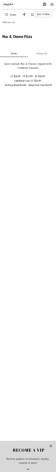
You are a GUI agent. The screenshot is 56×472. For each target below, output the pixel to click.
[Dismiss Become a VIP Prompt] (51, 446)
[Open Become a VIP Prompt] (28, 469)
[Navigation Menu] (52, 4)
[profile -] (44, 4)
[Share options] (24, 14)
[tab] (14, 53)
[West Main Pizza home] (15, 4)
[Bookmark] (32, 14)
